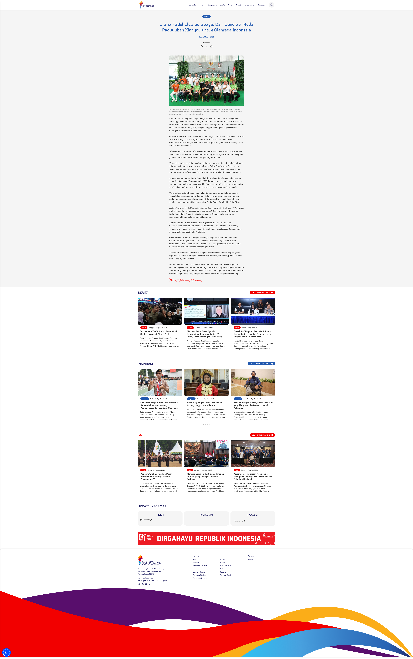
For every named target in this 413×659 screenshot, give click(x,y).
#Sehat (173, 279)
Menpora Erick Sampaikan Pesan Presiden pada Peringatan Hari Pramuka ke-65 (156, 476)
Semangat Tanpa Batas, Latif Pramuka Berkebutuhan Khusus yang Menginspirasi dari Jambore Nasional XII (159, 406)
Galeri (230, 5)
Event (238, 5)
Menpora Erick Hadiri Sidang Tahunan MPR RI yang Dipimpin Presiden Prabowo (205, 476)
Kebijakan (212, 5)
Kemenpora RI (239, 521)
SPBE (222, 559)
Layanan (261, 5)
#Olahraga (184, 279)
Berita (222, 5)
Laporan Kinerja (199, 572)
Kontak (251, 559)
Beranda (192, 5)
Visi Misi (196, 562)
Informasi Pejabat (200, 565)
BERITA (206, 16)
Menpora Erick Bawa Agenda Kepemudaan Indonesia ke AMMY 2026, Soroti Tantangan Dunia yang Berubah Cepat (204, 335)
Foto (143, 470)
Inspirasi (144, 399)
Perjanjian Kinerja (200, 578)
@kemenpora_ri (146, 519)
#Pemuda (197, 279)
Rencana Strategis (200, 575)
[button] (203, 424)
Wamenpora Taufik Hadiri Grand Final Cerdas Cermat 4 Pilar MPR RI (158, 332)
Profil (201, 5)
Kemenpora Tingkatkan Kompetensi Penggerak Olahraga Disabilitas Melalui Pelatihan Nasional (253, 476)
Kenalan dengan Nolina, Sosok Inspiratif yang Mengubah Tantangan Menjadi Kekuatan (253, 405)
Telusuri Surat (225, 575)
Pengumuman (249, 5)
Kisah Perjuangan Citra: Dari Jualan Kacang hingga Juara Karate (204, 404)
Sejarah (196, 569)
